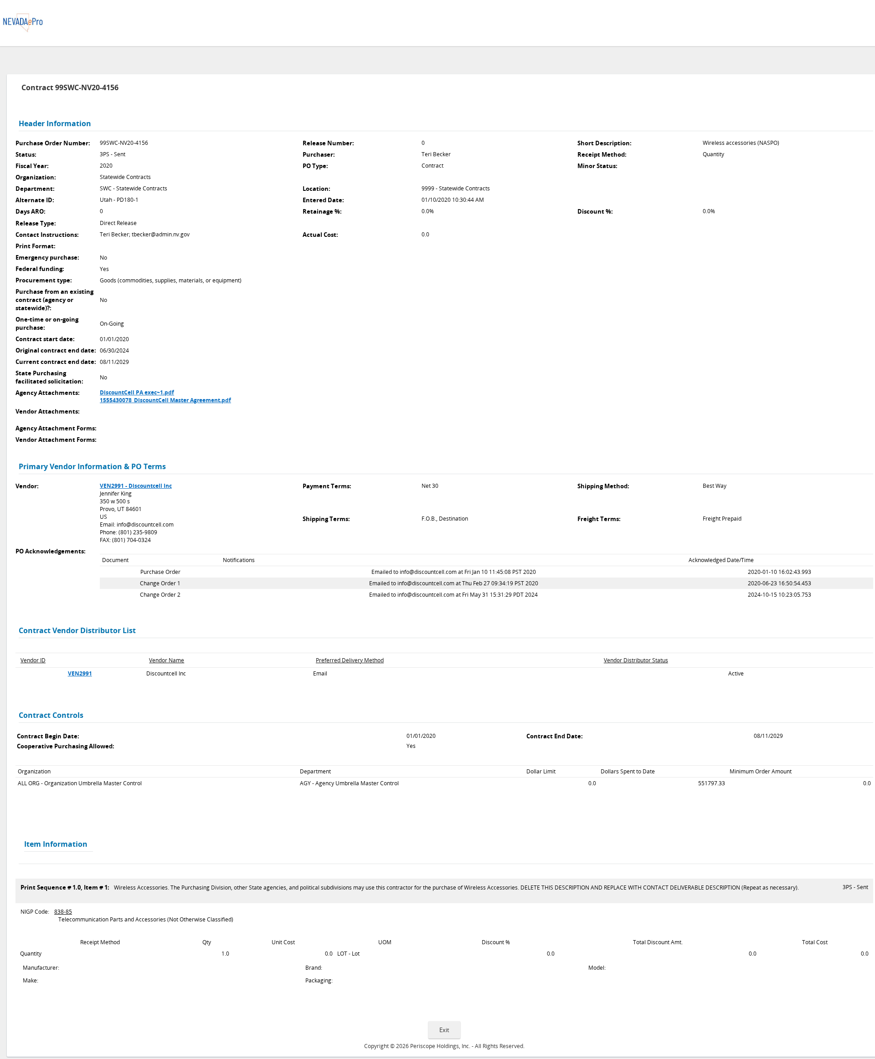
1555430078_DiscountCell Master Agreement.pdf (165, 400)
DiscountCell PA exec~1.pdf (137, 392)
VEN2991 (80, 673)
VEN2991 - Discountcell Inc (136, 486)
